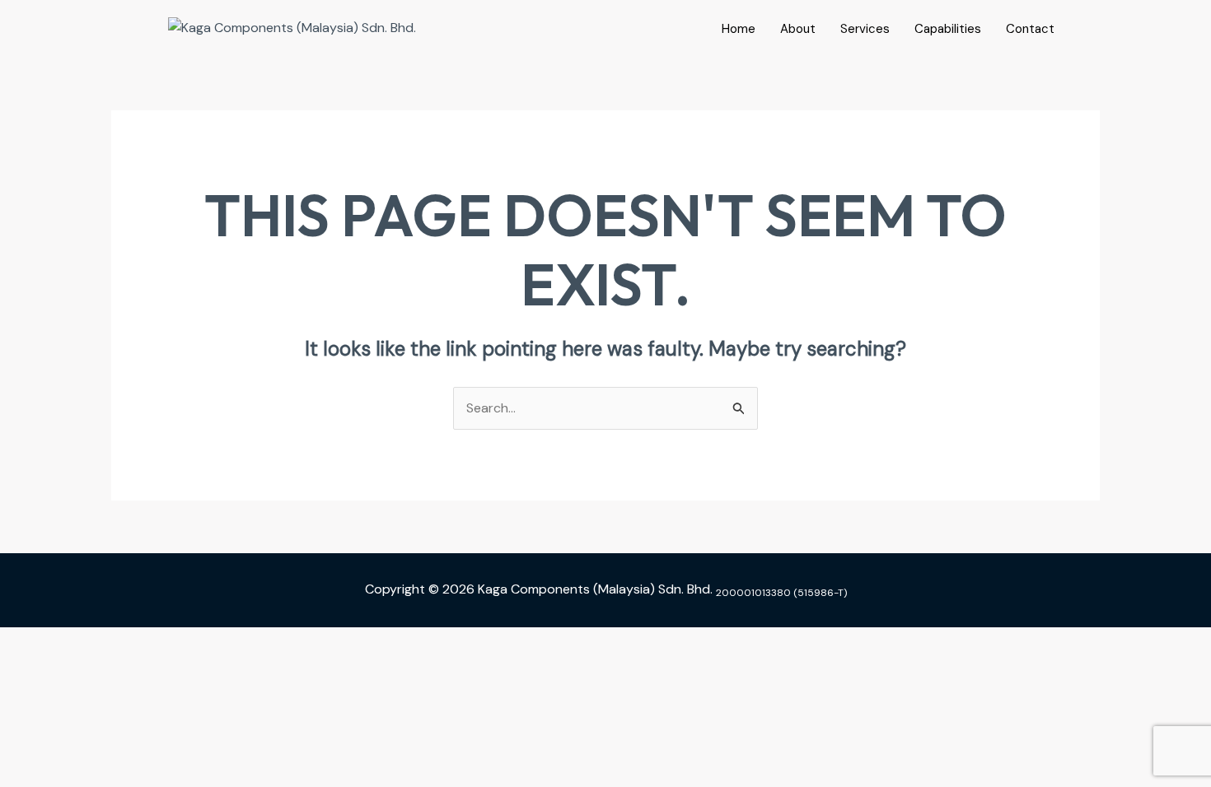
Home (738, 29)
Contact (1030, 29)
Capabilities (947, 29)
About (798, 29)
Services (865, 29)
